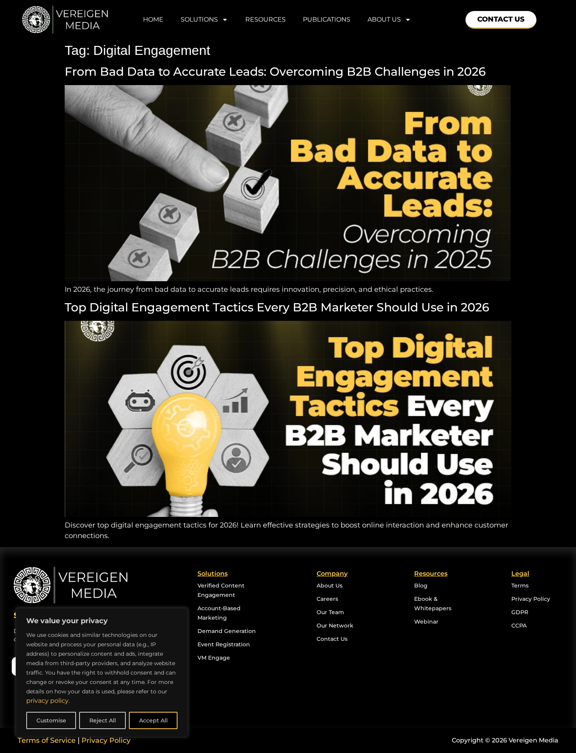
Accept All (153, 720)
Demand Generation (226, 631)
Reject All (102, 720)
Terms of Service (47, 740)
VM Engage (213, 657)
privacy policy (47, 700)
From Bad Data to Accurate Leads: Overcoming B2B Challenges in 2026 (277, 71)
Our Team (330, 612)
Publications (326, 19)
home (153, 19)
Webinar (426, 621)
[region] (102, 672)
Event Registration (223, 644)
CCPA (519, 625)
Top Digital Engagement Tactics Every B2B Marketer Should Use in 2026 (279, 307)
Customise (51, 720)
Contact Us (332, 638)
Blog (420, 585)
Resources (265, 19)
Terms (520, 585)
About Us (329, 585)
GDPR (519, 612)
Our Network (335, 625)
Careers (327, 598)
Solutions (199, 19)
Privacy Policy (530, 598)
